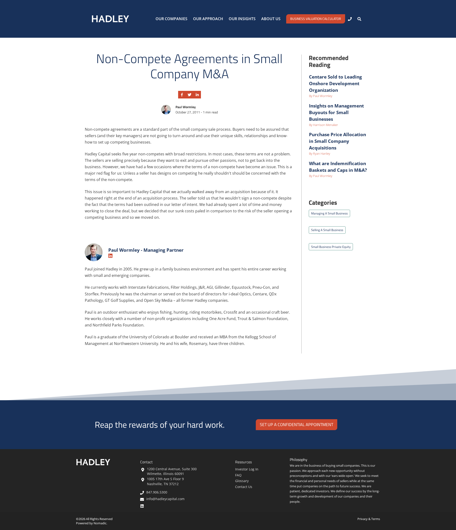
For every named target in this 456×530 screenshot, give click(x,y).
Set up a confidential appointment (296, 424)
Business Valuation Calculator (315, 18)
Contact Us (243, 486)
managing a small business (329, 213)
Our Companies (171, 18)
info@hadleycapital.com (165, 499)
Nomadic (100, 523)
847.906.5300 (156, 492)
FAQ (238, 475)
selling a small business (327, 230)
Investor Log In (246, 469)
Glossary (242, 481)
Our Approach (208, 18)
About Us (270, 18)
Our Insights (242, 18)
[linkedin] (197, 95)
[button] (359, 19)
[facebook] (182, 95)
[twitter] (189, 95)
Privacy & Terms (368, 519)
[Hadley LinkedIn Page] (143, 505)
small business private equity (331, 246)
